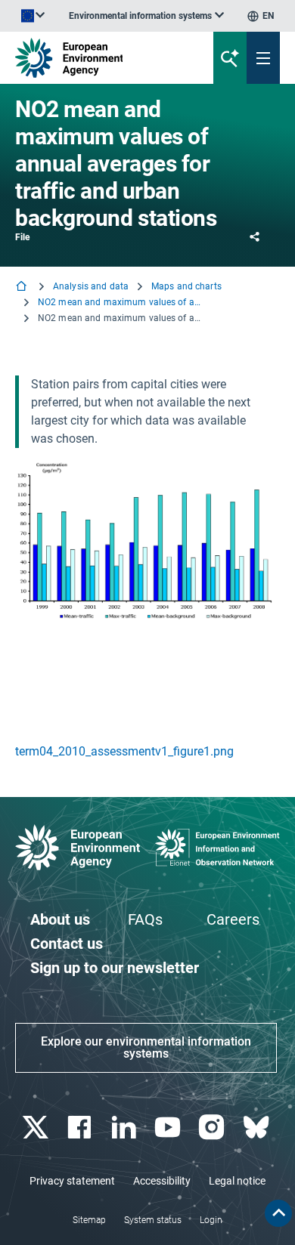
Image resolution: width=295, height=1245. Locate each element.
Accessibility (162, 1181)
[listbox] (146, 16)
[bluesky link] (257, 1127)
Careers (232, 919)
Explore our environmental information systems (146, 1047)
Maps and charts (186, 286)
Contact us (66, 944)
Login (211, 1220)
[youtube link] (170, 1127)
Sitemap (89, 1220)
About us (60, 919)
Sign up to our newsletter (114, 968)
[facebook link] (81, 1127)
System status (153, 1220)
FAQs (145, 919)
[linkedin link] (125, 1127)
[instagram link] (213, 1127)
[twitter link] (37, 1127)
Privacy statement (72, 1181)
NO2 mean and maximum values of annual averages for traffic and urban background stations (121, 302)
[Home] (22, 287)
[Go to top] (278, 1213)
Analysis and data (91, 286)
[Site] (99, 58)
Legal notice (237, 1181)
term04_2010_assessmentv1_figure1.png (124, 751)
